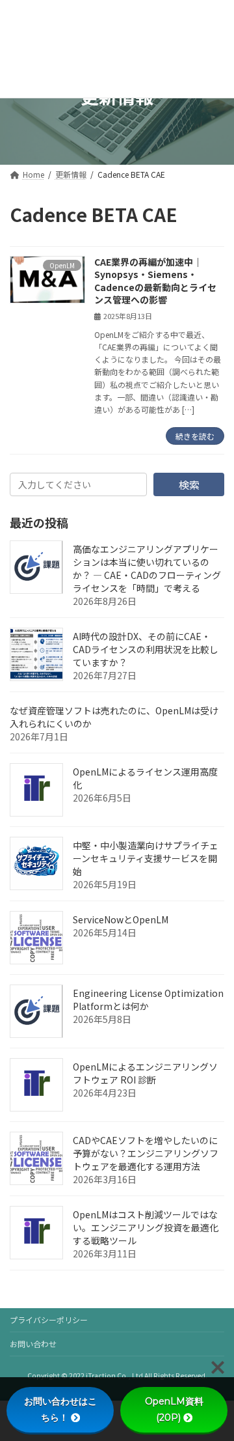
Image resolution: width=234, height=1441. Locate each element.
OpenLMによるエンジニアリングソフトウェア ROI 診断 (145, 1073)
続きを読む (195, 435)
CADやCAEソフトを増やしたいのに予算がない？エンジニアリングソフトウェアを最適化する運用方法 (145, 1153)
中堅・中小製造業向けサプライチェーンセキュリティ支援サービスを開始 (145, 858)
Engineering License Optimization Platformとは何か (148, 999)
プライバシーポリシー (49, 1319)
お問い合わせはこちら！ (60, 1409)
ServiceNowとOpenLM (120, 919)
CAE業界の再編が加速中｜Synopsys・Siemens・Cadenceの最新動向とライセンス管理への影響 (155, 281)
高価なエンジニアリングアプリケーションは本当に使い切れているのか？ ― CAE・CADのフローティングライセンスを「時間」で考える (147, 568)
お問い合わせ (33, 1343)
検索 (189, 484)
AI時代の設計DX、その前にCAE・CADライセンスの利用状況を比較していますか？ (145, 649)
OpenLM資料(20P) (174, 1409)
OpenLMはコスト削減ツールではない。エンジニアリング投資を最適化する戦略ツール (145, 1227)
